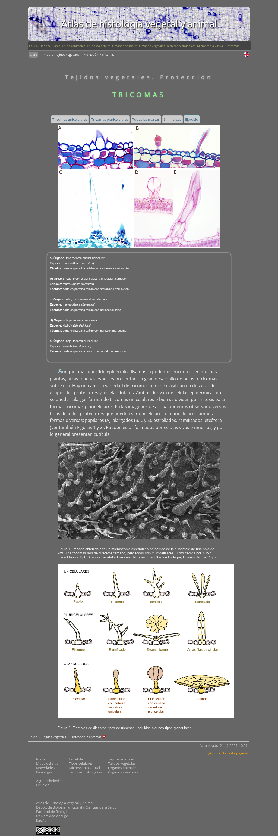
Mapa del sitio (47, 763)
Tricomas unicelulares (69, 119)
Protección (91, 54)
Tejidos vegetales (98, 46)
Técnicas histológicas (180, 46)
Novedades (45, 767)
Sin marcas (172, 119)
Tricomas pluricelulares (109, 119)
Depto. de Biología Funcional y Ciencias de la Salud (76, 807)
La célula (76, 759)
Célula (33, 46)
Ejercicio (191, 119)
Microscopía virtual (210, 46)
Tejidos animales (73, 46)
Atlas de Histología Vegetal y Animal (64, 802)
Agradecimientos (49, 780)
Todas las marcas (146, 119)
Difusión (42, 784)
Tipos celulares (49, 46)
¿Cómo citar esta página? (228, 753)
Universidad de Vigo (52, 815)
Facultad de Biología (52, 811)
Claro (33, 54)
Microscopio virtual (84, 767)
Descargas (232, 46)
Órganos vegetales (152, 46)
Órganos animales (124, 46)
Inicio (46, 54)
